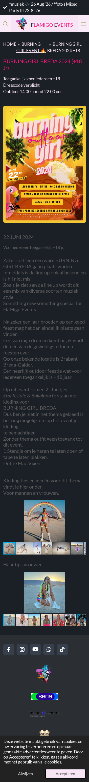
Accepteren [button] (65, 773)
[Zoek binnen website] (5, 23)
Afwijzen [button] (25, 773)
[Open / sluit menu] (83, 23)
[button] (82, 505)
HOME (9, 44)
